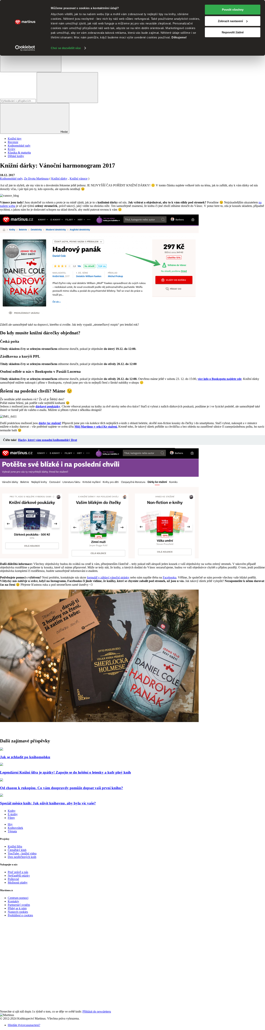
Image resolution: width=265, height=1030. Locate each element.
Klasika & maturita (19, 152)
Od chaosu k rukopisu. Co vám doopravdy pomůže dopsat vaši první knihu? (61, 788)
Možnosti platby (18, 882)
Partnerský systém (19, 904)
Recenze (13, 142)
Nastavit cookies (18, 911)
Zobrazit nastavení (230, 21)
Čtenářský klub (17, 850)
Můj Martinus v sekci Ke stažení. (96, 426)
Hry (10, 824)
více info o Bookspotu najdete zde (220, 379)
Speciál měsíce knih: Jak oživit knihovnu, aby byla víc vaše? (48, 803)
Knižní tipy (15, 138)
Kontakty (13, 901)
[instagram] (29, 1008)
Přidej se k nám (17, 908)
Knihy (12, 810)
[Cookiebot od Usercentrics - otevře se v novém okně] (25, 48)
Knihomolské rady (19, 145)
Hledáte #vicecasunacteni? (24, 1025)
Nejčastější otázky (19, 875)
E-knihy (13, 814)
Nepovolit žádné (233, 32)
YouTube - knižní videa (22, 853)
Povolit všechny (232, 9)
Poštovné (13, 879)
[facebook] (29, 948)
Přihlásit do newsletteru (96, 1011)
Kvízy (11, 149)
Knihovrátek (15, 827)
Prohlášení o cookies (20, 915)
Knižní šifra (15, 846)
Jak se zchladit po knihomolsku (25, 757)
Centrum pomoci (18, 897)
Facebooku (169, 577)
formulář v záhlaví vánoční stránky (108, 577)
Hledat (64, 131)
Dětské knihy (16, 156)
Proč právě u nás (18, 872)
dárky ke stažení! (50, 423)
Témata (12, 831)
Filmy (11, 817)
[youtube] (29, 978)
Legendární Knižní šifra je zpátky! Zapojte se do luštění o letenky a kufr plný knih (65, 772)
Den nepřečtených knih (22, 857)
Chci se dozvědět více (66, 48)
